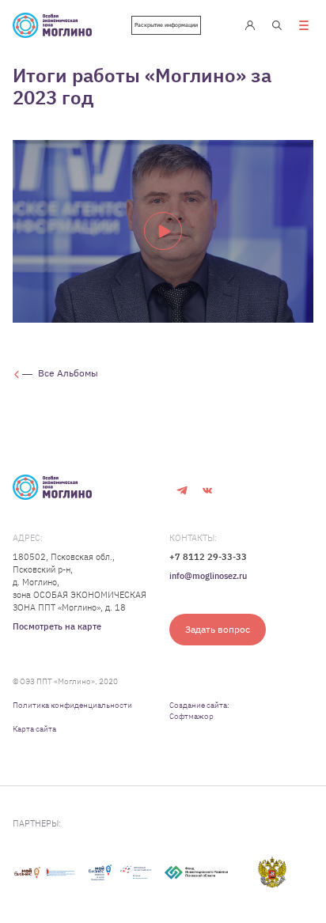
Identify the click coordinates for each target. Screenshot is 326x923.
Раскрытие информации (166, 24)
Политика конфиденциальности (72, 705)
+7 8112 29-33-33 (208, 556)
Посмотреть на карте (57, 626)
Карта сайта (34, 729)
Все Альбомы (68, 373)
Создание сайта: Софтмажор (199, 710)
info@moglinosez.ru (208, 575)
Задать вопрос (217, 629)
